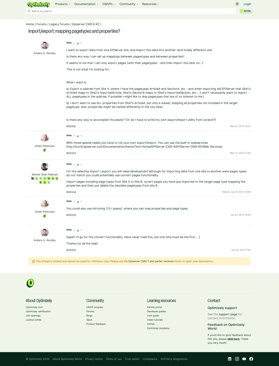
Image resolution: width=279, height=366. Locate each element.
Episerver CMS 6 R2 (85, 24)
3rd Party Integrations (173, 359)
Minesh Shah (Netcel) (45, 174)
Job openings (33, 315)
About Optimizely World (67, 359)
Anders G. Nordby (45, 53)
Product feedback (96, 324)
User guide (153, 315)
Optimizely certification (38, 311)
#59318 (71, 126)
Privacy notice (94, 359)
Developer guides (156, 311)
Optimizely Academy (158, 328)
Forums (41, 24)
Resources (151, 4)
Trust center (132, 359)
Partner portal (154, 307)
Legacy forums (59, 24)
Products (63, 4)
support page (228, 314)
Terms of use (114, 359)
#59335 (71, 215)
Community (128, 4)
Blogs (89, 315)
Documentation (86, 4)
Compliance (150, 359)
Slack (89, 319)
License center (33, 319)
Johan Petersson (45, 145)
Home (30, 24)
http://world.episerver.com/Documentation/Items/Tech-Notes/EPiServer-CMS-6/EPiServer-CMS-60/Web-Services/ (144, 146)
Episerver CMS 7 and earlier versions (151, 261)
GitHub (151, 324)
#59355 (71, 250)
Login (247, 4)
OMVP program (94, 307)
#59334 (71, 192)
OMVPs (109, 4)
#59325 (71, 153)
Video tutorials (155, 319)
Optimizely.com (34, 307)
